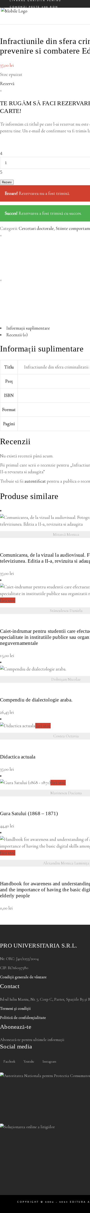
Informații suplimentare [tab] (28, 328)
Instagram (49, 1061)
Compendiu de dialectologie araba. (36, 700)
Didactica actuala (18, 757)
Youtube (28, 1061)
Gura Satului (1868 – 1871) (29, 814)
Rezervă (7, 83)
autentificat (35, 481)
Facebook (9, 1061)
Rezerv (7, 182)
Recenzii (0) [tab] (17, 335)
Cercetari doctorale (36, 228)
